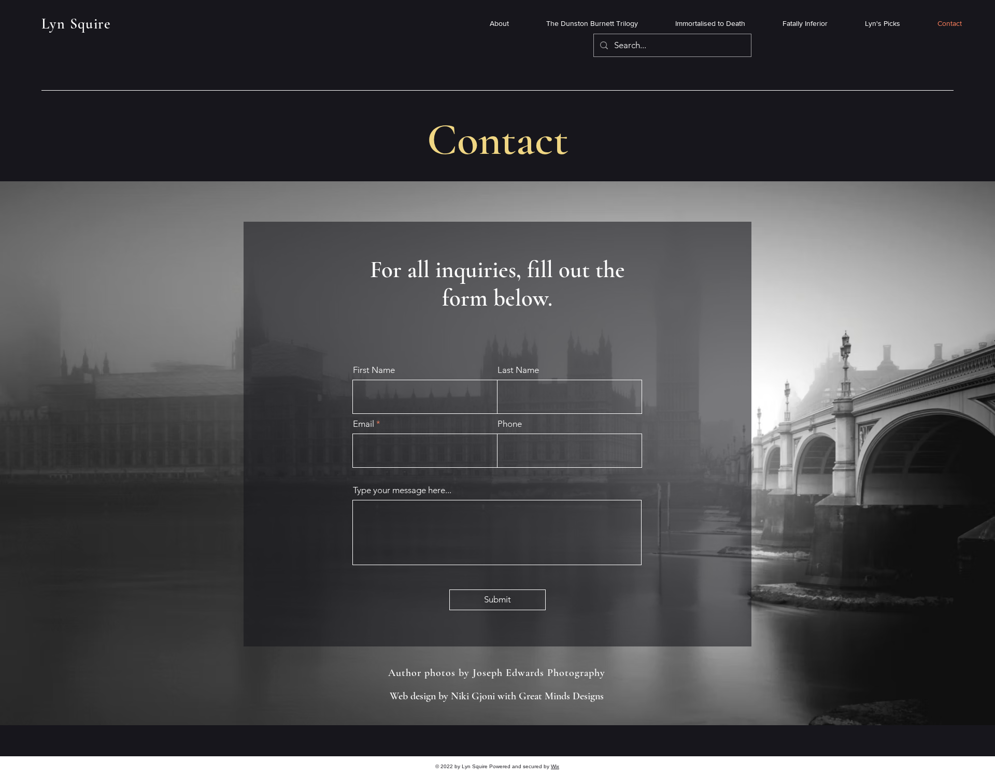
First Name (374, 370)
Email (363, 424)
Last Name (518, 370)
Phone (509, 424)
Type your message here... (402, 490)
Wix (555, 766)
